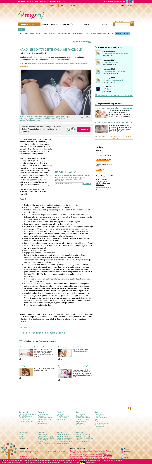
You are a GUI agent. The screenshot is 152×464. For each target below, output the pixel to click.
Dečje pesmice (99, 427)
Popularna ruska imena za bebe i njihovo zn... (74, 366)
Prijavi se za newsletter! (80, 42)
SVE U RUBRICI (102, 136)
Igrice (58, 421)
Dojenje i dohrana (35, 33)
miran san (84, 64)
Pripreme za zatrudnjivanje (27, 414)
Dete (110, 91)
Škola (97, 421)
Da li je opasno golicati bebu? (31, 347)
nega (39, 64)
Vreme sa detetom (101, 418)
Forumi (123, 5)
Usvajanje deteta (24, 419)
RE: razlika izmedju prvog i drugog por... (115, 53)
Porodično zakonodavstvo (98, 33)
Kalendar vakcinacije (63, 440)
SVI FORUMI (128, 95)
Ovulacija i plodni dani (26, 416)
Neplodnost (22, 418)
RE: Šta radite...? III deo (110, 62)
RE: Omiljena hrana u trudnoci (112, 80)
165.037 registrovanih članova (112, 1)
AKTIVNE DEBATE (116, 95)
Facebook (127, 449)
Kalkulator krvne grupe (83, 436)
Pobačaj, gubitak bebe (45, 419)
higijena (77, 64)
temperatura (23, 66)
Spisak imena (42, 434)
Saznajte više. (90, 463)
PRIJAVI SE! (119, 21)
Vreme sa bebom (78, 33)
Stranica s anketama (102, 188)
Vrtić (86, 33)
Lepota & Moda (44, 1)
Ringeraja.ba (110, 451)
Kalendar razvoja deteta (64, 438)
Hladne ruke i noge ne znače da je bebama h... (113, 108)
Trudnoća (112, 55)
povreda (45, 64)
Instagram (127, 452)
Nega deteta (99, 416)
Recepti (21, 436)
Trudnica (41, 416)
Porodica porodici (62, 419)
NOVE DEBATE (102, 95)
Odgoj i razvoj (99, 414)
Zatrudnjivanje (114, 73)
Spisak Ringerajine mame (46, 443)
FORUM (110, 33)
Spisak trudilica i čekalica (46, 438)
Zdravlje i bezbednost (49, 33)
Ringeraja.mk (108, 455)
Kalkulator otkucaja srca (83, 434)
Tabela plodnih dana (82, 441)
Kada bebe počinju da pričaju (70, 347)
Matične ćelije (42, 423)
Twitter (126, 457)
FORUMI (128, 136)
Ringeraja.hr (102, 453)
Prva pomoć (59, 64)
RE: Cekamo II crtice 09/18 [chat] (113, 71)
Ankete (130, 5)
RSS (125, 454)
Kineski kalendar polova (64, 441)
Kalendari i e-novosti (63, 443)
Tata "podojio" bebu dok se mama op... (35, 366)
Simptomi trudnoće (44, 414)
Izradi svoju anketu (102, 190)
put (30, 66)
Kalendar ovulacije (63, 434)
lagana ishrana (69, 64)
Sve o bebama (23, 33)
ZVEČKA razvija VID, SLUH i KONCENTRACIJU (113, 123)
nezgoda (51, 64)
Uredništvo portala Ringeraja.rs (29, 53)
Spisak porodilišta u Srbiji (46, 436)
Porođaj (40, 421)
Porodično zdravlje (32, 1)
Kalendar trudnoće (63, 436)
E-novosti (64, 1)
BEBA (20, 29)
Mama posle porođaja (64, 33)
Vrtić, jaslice (80, 423)
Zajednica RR (113, 64)
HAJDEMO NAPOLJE (122, 33)
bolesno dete (32, 64)
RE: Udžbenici (107, 89)
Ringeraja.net (107, 457)
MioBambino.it (104, 458)
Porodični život (61, 414)
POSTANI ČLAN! (129, 21)
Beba (86, 24)
